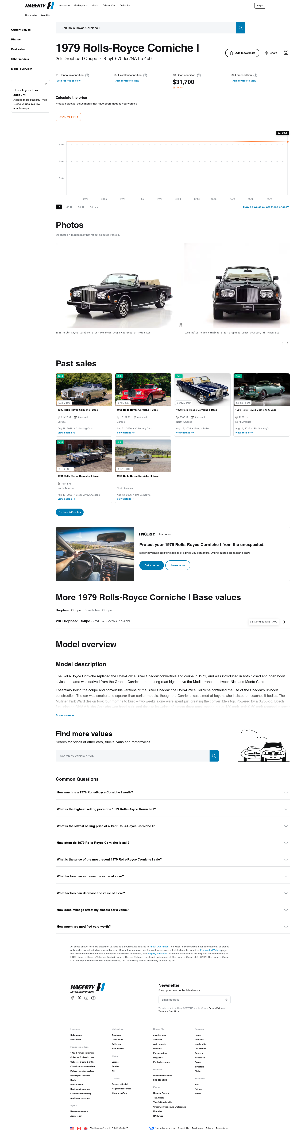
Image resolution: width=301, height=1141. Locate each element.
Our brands (200, 1048)
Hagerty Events (161, 1093)
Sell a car (116, 1044)
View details (65, 432)
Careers (199, 1053)
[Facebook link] (72, 997)
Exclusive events (161, 1062)
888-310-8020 (160, 1080)
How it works (118, 1048)
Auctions (116, 1035)
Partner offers (160, 1053)
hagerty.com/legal (157, 953)
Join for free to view (68, 80)
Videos (115, 1062)
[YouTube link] (93, 997)
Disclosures (197, 1128)
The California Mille (162, 1102)
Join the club (159, 1035)
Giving (198, 1071)
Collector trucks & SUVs (82, 1062)
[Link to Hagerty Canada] (79, 1128)
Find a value (31, 15)
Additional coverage (80, 1098)
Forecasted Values (210, 950)
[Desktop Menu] (271, 5)
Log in (260, 5)
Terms (198, 1093)
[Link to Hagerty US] (72, 1128)
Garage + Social (120, 1084)
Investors (199, 1067)
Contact (199, 1062)
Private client (76, 1084)
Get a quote (152, 565)
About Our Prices (159, 946)
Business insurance (80, 1089)
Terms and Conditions (169, 1011)
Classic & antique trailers (82, 1066)
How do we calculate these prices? (266, 206)
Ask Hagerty (159, 1044)
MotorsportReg (119, 1093)
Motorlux (157, 1111)
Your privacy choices (165, 1128)
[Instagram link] (86, 997)
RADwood (158, 1116)
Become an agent (79, 1111)
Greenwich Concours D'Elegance (169, 1107)
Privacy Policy (215, 1008)
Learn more (178, 565)
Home (198, 1035)
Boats (73, 1080)
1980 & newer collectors (82, 1053)
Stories (115, 1066)
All (113, 1071)
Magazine (158, 1058)
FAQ (197, 1084)
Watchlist (45, 15)
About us (199, 1039)
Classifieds (117, 1039)
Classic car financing (80, 1093)
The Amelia (158, 1098)
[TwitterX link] (79, 997)
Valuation (157, 1039)
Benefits (157, 1048)
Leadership (200, 1044)
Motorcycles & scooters (82, 1071)
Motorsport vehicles (80, 1075)
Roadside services (162, 1075)
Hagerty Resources (121, 1089)
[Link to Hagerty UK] (85, 1128)
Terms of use (222, 1128)
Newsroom (200, 1058)
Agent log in (76, 1116)
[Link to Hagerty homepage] (87, 988)
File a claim (76, 1039)
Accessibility (183, 1128)
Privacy (198, 1089)
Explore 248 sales (70, 512)
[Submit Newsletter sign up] (226, 999)
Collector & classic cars (82, 1057)
